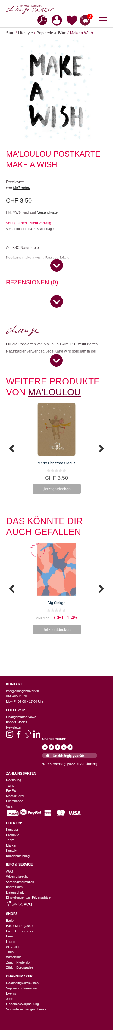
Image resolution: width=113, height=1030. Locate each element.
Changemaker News (21, 717)
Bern (9, 936)
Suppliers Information (21, 988)
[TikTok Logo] (27, 736)
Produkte (12, 835)
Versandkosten (48, 212)
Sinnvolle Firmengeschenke (26, 1009)
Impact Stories (16, 722)
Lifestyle (25, 33)
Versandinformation (20, 882)
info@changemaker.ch (22, 691)
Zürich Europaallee (19, 967)
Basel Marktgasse (19, 926)
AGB (9, 871)
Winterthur (13, 957)
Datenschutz (15, 892)
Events (11, 993)
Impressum (14, 887)
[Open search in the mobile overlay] (40, 19)
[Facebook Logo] (18, 736)
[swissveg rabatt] (19, 905)
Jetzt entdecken (57, 489)
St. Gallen (13, 947)
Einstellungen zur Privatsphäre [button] (28, 897)
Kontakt (11, 850)
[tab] (32, 283)
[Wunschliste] (72, 21)
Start (10, 33)
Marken (11, 845)
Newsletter (14, 727)
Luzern (11, 941)
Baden (10, 920)
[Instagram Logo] (9, 736)
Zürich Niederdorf (19, 962)
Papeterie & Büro (51, 33)
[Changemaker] (56, 9)
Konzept (12, 829)
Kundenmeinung (18, 856)
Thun (10, 952)
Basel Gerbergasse (20, 931)
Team (10, 840)
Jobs (9, 999)
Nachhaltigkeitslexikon (22, 983)
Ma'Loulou (21, 188)
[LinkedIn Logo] (36, 736)
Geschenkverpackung (22, 1004)
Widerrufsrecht (17, 876)
